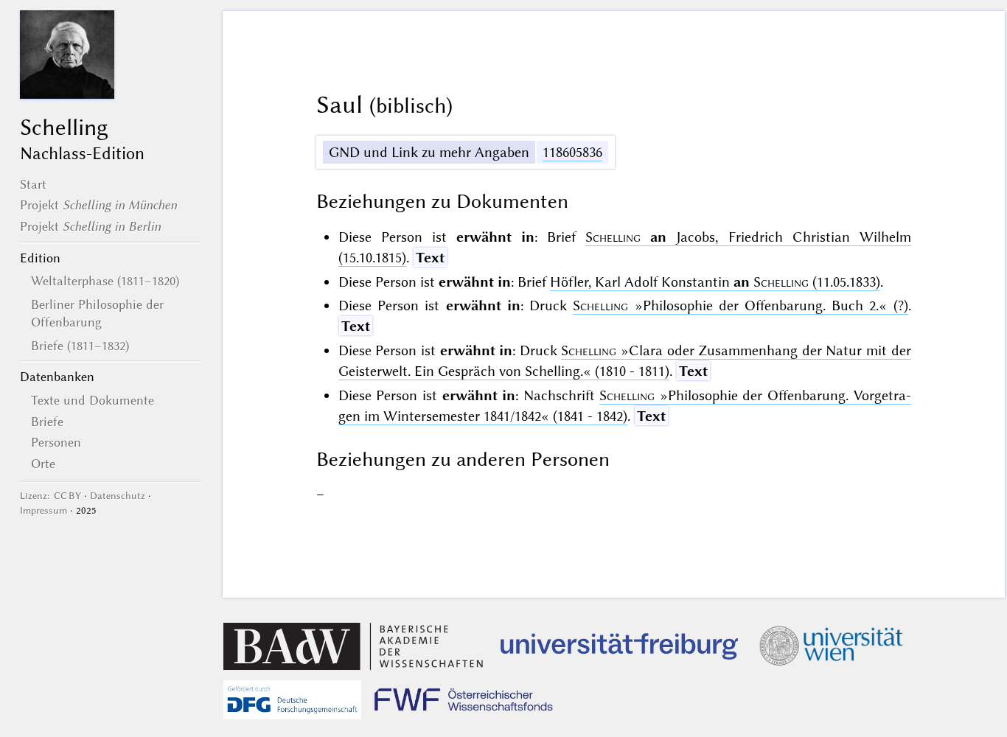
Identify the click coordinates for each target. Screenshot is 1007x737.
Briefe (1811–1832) (80, 345)
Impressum (43, 510)
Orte (43, 463)
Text (430, 257)
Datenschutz (117, 495)
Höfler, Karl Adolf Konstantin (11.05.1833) (715, 281)
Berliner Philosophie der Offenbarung (97, 313)
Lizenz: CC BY (50, 495)
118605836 (572, 152)
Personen (56, 442)
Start (33, 184)
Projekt (98, 205)
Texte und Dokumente (92, 400)
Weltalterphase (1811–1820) (105, 280)
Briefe (47, 421)
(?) (740, 305)
